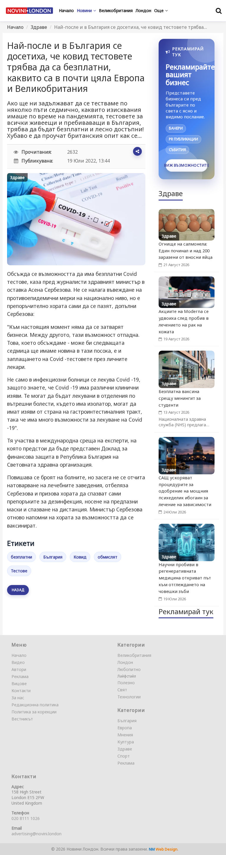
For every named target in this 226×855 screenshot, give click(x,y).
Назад (18, 589)
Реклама (20, 676)
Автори (18, 669)
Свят (122, 689)
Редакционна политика (35, 704)
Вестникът (22, 719)
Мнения (125, 735)
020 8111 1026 (25, 818)
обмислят (107, 557)
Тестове (19, 571)
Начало (15, 27)
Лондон (125, 662)
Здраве (39, 27)
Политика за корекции (33, 712)
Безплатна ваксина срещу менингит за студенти (180, 398)
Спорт (123, 756)
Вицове (19, 683)
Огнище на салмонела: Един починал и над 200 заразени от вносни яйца (185, 250)
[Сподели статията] (137, 151)
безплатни (21, 557)
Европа (124, 727)
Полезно (126, 682)
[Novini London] (29, 10)
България (52, 557)
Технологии (129, 697)
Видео (18, 662)
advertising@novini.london (36, 833)
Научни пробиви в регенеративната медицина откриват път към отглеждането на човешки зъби (185, 577)
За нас (17, 697)
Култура (125, 742)
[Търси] (218, 10)
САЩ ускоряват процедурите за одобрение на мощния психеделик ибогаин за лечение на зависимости (185, 491)
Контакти (21, 690)
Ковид (80, 557)
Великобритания (134, 655)
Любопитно (129, 669)
